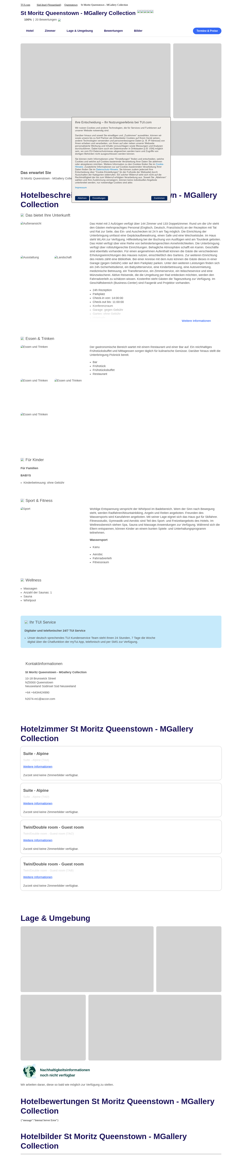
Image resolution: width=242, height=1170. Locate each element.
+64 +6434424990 (37, 692)
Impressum (81, 187)
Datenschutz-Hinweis (107, 169)
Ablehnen (82, 198)
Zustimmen (159, 198)
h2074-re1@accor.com (40, 699)
